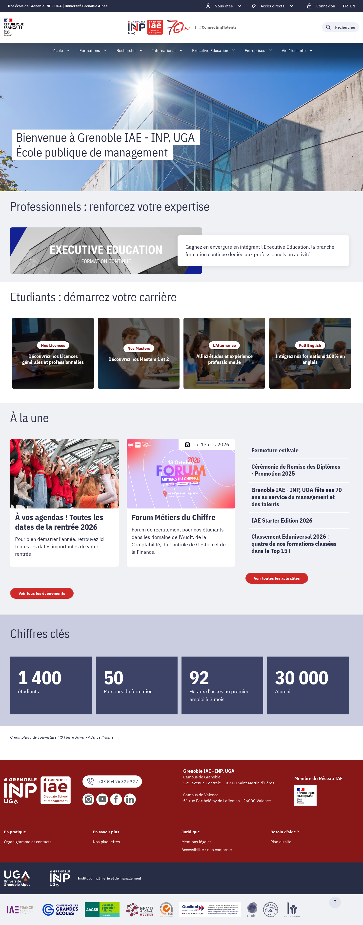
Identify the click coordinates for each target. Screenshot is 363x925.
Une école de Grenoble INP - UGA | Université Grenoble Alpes (57, 6)
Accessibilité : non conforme (207, 849)
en (352, 5)
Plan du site (280, 841)
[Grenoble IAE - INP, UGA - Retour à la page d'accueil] (160, 27)
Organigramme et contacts (28, 841)
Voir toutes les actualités (277, 578)
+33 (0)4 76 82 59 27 (118, 781)
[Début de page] (337, 902)
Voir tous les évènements (42, 593)
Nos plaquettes (106, 841)
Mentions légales (197, 841)
